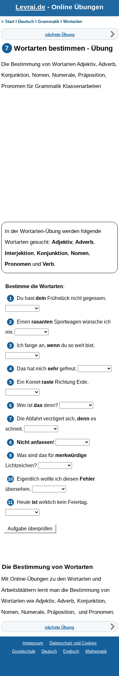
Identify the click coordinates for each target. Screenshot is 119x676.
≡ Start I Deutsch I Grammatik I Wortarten (41, 21)
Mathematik (96, 651)
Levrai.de (30, 7)
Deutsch (49, 651)
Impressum (33, 643)
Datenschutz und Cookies (73, 643)
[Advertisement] (59, 156)
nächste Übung (60, 34)
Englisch (71, 651)
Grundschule (23, 651)
